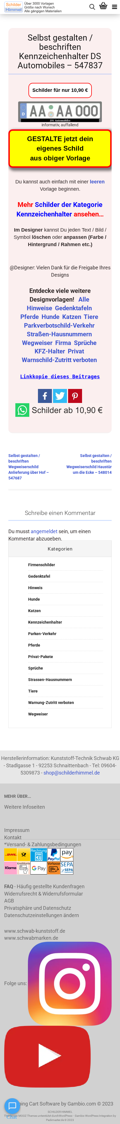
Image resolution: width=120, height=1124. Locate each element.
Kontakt (12, 837)
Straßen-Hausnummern (60, 334)
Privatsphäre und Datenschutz (37, 908)
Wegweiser (38, 342)
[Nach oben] (104, 1115)
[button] (60, 409)
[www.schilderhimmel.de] (30, 7)
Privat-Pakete (40, 656)
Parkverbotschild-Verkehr (60, 325)
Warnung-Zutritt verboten (51, 702)
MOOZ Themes (27, 1115)
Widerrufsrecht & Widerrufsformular (43, 894)
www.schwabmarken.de (31, 938)
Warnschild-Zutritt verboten (60, 359)
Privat (76, 351)
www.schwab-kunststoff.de (34, 931)
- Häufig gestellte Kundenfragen (44, 886)
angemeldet (44, 531)
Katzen (72, 316)
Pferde (30, 316)
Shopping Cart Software (33, 1104)
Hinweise (40, 308)
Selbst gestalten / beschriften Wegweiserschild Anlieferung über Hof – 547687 (28, 466)
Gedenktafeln (74, 308)
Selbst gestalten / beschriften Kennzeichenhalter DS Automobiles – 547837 (60, 51)
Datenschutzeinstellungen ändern (41, 915)
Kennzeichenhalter (45, 622)
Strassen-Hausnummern (50, 679)
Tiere (92, 316)
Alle (84, 299)
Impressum (17, 830)
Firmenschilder (41, 565)
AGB (9, 901)
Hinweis (35, 588)
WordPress (65, 1115)
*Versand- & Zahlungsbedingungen (42, 844)
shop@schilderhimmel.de (72, 773)
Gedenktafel (39, 576)
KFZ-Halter (50, 351)
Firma (64, 342)
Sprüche (86, 342)
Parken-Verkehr (42, 633)
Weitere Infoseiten (24, 807)
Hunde (51, 316)
